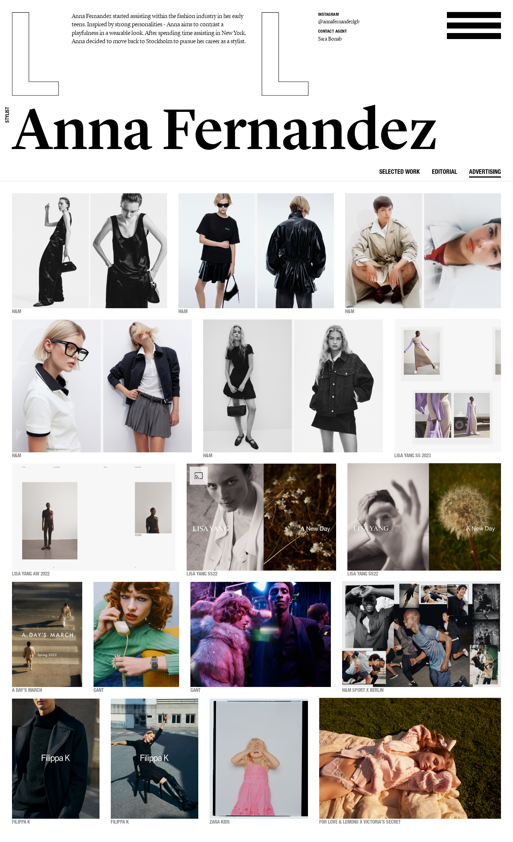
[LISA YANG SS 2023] (447, 385)
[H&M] (89, 250)
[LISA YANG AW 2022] (93, 517)
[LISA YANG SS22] (261, 517)
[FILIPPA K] (56, 758)
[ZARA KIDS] (259, 758)
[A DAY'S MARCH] (47, 634)
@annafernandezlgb (338, 21)
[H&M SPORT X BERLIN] (421, 634)
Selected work (399, 173)
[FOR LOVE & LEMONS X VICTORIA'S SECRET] (410, 758)
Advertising (485, 173)
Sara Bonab (330, 39)
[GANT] (136, 634)
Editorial (444, 173)
